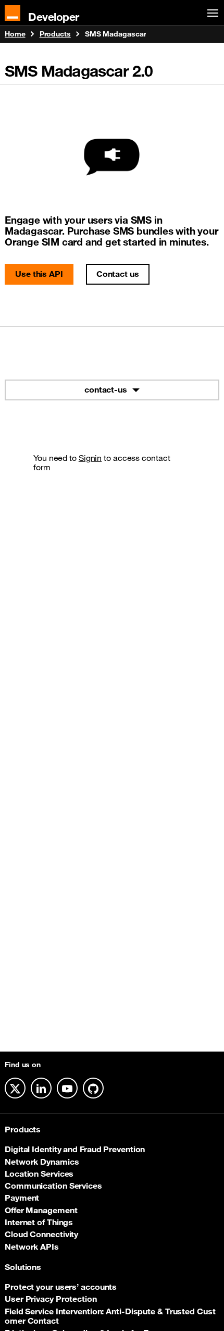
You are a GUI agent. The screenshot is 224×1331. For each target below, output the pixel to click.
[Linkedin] (41, 1088)
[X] (15, 1088)
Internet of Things (39, 1222)
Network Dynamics (42, 1161)
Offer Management (41, 1210)
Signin (90, 458)
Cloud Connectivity (41, 1234)
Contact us (117, 273)
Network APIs (32, 1246)
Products (55, 34)
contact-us (105, 389)
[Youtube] (67, 1088)
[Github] (93, 1088)
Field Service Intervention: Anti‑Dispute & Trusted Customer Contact (110, 1316)
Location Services (39, 1173)
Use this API (39, 273)
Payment (22, 1197)
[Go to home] (12, 13)
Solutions (23, 1267)
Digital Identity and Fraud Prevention (75, 1149)
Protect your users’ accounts (61, 1286)
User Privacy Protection (51, 1298)
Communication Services (53, 1185)
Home (15, 34)
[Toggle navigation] (210, 13)
